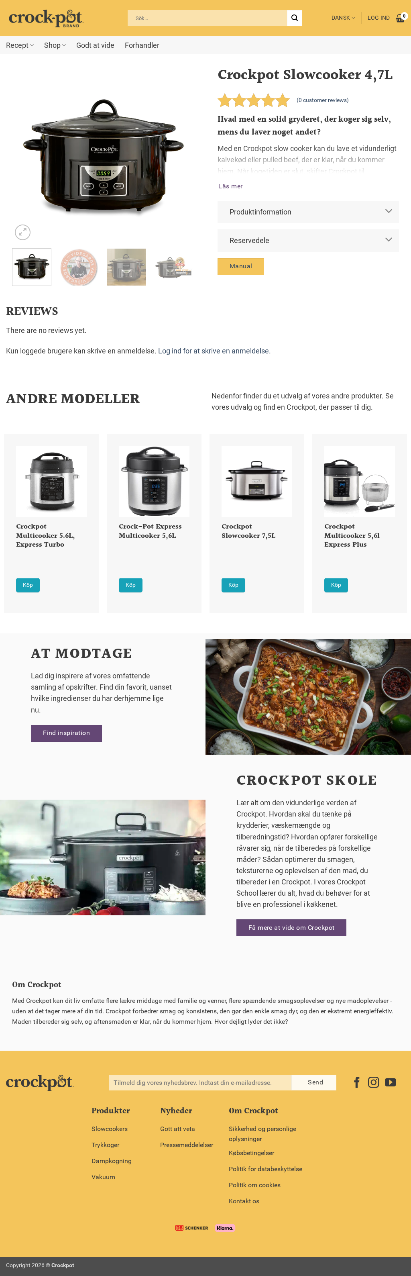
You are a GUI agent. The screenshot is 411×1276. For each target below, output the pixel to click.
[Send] (294, 18)
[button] (23, 232)
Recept (17, 45)
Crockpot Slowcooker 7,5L (248, 532)
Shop (52, 45)
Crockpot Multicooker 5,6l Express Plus (352, 536)
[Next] (180, 154)
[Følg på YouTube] (390, 1083)
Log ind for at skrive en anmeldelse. (214, 351)
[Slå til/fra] (389, 211)
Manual (241, 266)
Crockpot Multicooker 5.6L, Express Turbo (45, 536)
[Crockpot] (46, 18)
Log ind (379, 17)
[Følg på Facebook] (356, 1083)
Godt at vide (95, 45)
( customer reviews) (323, 100)
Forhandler (142, 45)
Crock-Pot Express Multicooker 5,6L (150, 532)
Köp (28, 585)
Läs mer (230, 186)
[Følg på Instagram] (373, 1083)
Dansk (341, 17)
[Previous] (25, 154)
